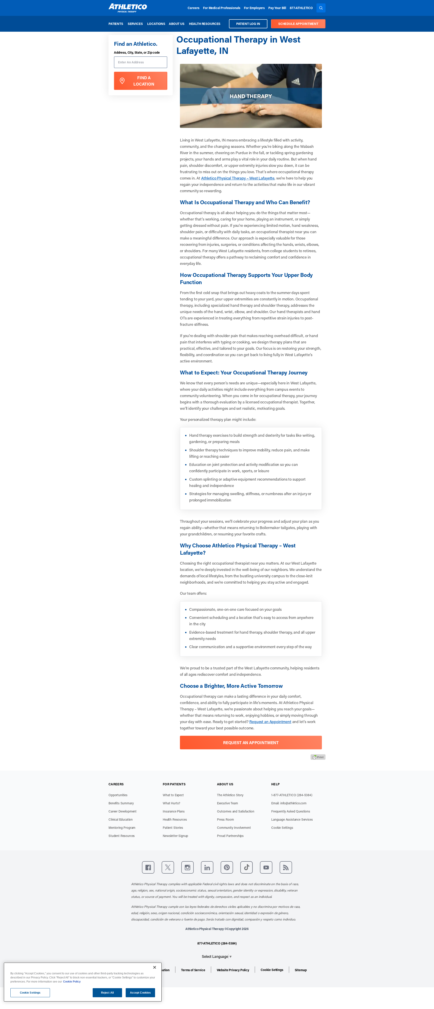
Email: (289, 803)
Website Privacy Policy (233, 970)
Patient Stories (173, 827)
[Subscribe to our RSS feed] (286, 867)
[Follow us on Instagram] (187, 867)
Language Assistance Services (292, 819)
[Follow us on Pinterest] (227, 867)
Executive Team (227, 803)
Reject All (107, 992)
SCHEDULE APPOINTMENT (298, 24)
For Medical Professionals (221, 8)
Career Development (122, 811)
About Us (176, 24)
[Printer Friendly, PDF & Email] (318, 757)
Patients (115, 24)
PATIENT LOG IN (248, 24)
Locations (156, 24)
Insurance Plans (174, 811)
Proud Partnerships (230, 836)
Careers (193, 8)
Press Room (225, 819)
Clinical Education (120, 819)
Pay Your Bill (277, 8)
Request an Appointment (270, 721)
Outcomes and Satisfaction (235, 811)
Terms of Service (193, 970)
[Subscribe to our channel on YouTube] (266, 867)
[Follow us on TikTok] (246, 867)
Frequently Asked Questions (290, 811)
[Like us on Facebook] (148, 867)
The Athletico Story (230, 795)
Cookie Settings (282, 827)
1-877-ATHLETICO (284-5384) (291, 795)
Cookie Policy (72, 981)
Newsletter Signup (175, 836)
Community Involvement (234, 827)
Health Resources (204, 24)
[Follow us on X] (168, 867)
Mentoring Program (121, 827)
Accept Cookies (140, 992)
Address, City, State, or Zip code (137, 53)
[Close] (155, 967)
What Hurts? (171, 803)
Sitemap (301, 970)
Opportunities (117, 795)
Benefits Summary (121, 803)
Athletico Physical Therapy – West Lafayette (237, 177)
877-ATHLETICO (301, 8)
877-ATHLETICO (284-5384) (217, 943)
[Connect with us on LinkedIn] (207, 867)
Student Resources (121, 836)
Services (135, 24)
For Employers (254, 8)
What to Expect (173, 795)
